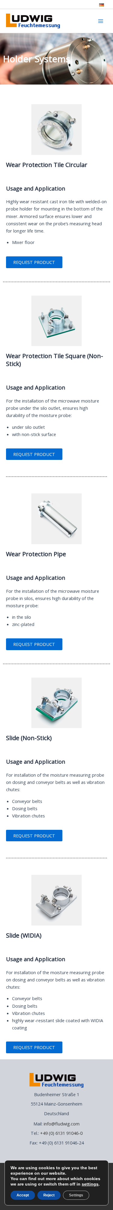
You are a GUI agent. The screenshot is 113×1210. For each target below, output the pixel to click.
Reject (49, 1195)
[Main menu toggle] (100, 21)
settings (90, 1184)
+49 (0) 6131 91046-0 (61, 1133)
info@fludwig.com (62, 1124)
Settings (76, 1195)
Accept (23, 1195)
